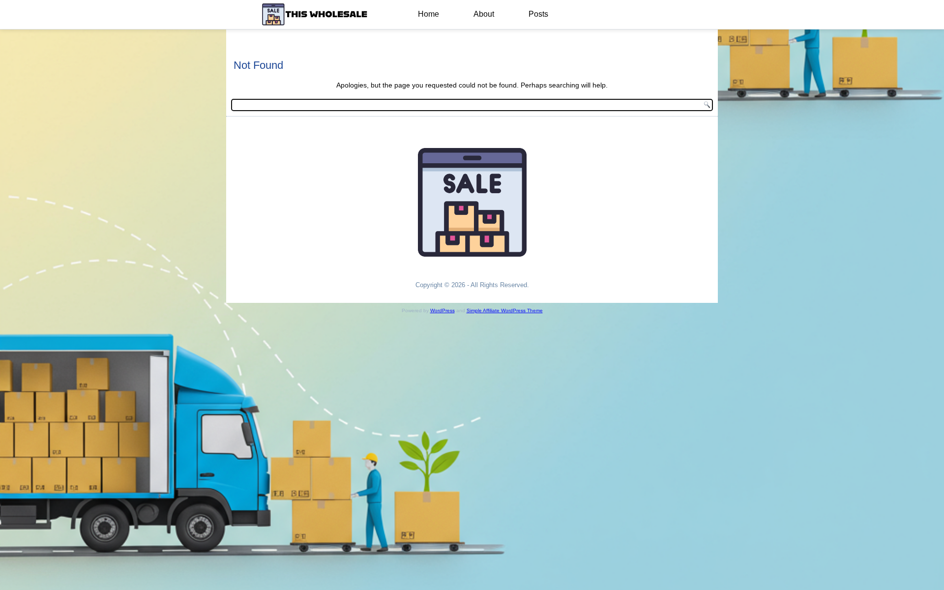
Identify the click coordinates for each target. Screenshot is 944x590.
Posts (538, 14)
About (483, 14)
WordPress (442, 310)
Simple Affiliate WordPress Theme (505, 310)
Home (428, 14)
